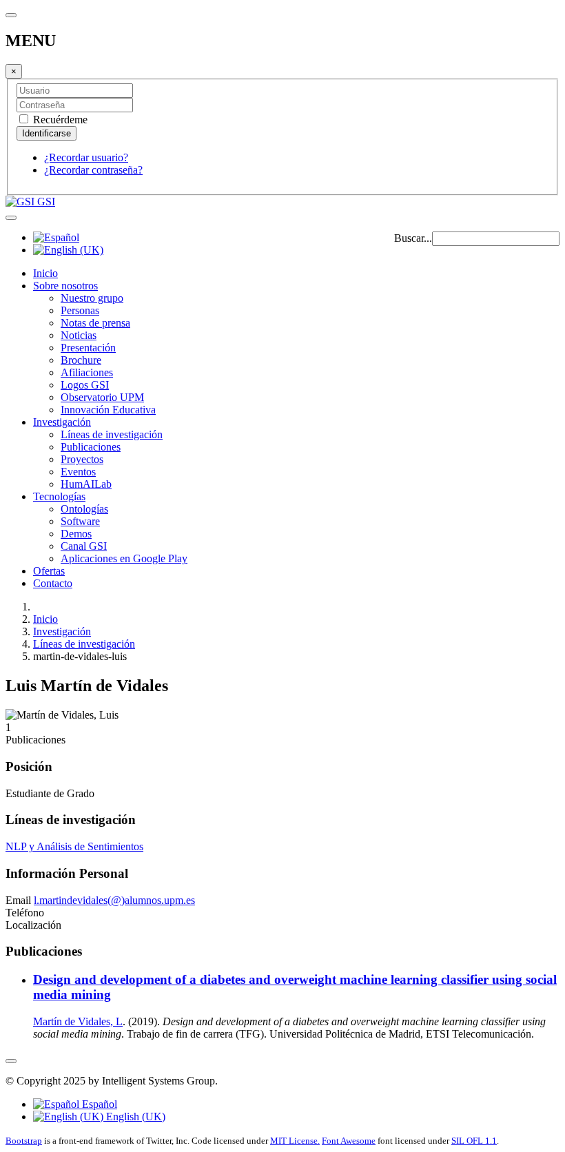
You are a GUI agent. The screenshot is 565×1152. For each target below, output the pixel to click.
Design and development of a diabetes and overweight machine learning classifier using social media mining (295, 987)
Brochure (81, 360)
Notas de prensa (95, 323)
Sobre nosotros (65, 285)
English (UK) (134, 1116)
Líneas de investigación (112, 434)
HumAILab (86, 484)
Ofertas (49, 571)
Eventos (78, 471)
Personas (80, 310)
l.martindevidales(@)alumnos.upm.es (114, 900)
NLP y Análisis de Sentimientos (74, 846)
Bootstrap (24, 1140)
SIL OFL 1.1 (474, 1140)
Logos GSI (85, 385)
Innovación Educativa (108, 409)
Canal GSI (84, 546)
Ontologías (84, 509)
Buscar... (413, 238)
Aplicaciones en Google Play (124, 558)
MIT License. (295, 1140)
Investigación (62, 422)
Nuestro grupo (92, 298)
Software (80, 521)
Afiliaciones (87, 372)
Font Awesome (349, 1140)
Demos (76, 533)
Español (98, 1104)
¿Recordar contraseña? (93, 170)
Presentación (88, 347)
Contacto (52, 583)
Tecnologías (59, 496)
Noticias (78, 335)
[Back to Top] (11, 1061)
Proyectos (82, 459)
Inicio (45, 273)
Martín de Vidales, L (78, 1021)
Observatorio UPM (102, 397)
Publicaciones (91, 447)
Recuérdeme (59, 119)
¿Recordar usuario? (86, 157)
